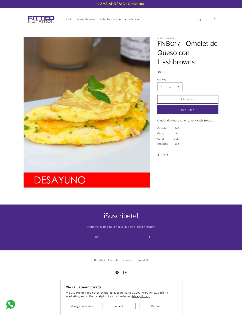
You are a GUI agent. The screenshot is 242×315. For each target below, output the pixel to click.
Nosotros (99, 260)
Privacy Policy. (141, 296)
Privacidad (142, 260)
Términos (127, 260)
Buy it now (188, 109)
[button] (200, 19)
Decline (155, 306)
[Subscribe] (149, 237)
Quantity (161, 79)
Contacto (113, 260)
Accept (119, 306)
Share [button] (164, 154)
